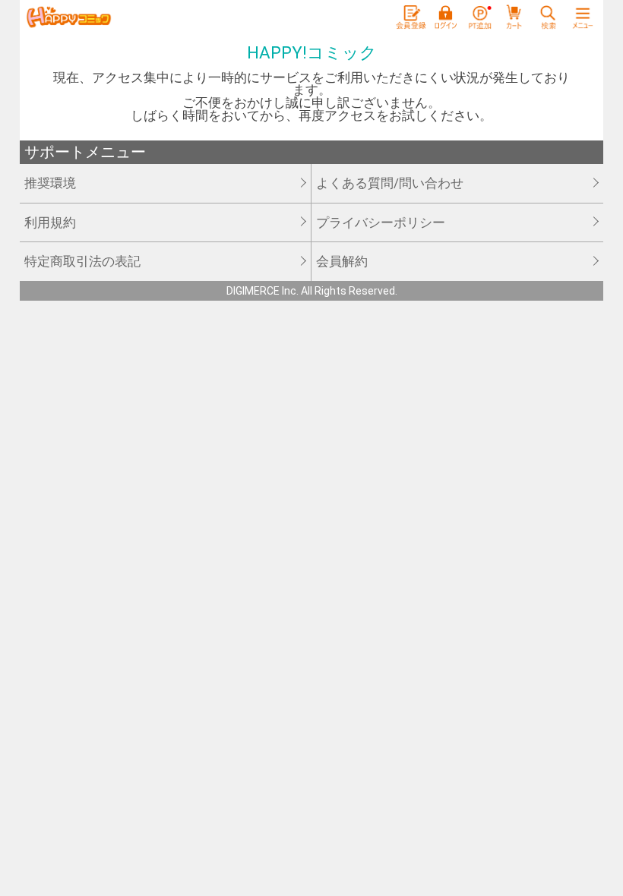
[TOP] (68, 17)
